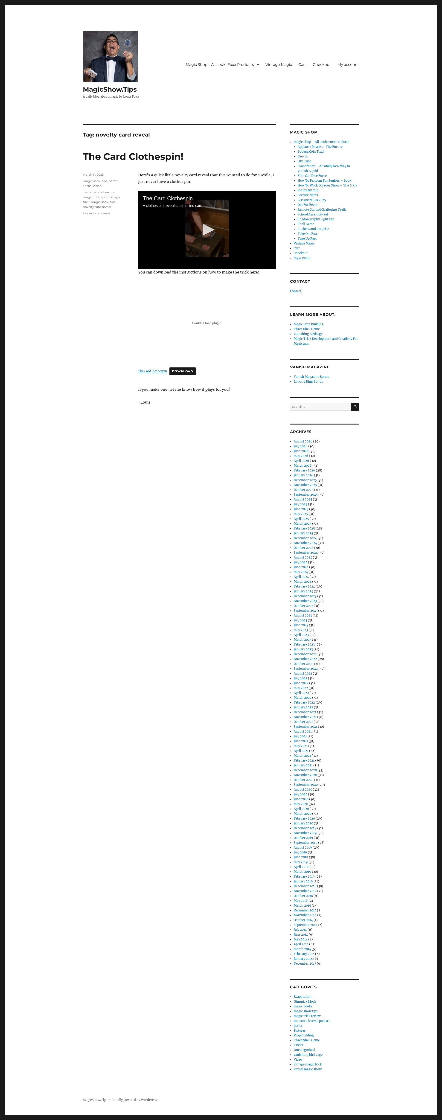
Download (182, 371)
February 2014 (304, 954)
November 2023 (305, 601)
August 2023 (303, 615)
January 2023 (303, 649)
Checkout (322, 64)
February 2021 (304, 760)
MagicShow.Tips (110, 89)
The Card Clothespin (152, 371)
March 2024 (302, 582)
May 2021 (301, 746)
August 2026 (303, 441)
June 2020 (301, 799)
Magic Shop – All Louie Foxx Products (220, 64)
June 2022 (301, 683)
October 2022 (303, 664)
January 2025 (303, 533)
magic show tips (95, 181)
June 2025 (301, 509)
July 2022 (300, 678)
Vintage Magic (278, 64)
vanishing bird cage (308, 1055)
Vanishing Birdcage (308, 334)
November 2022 (305, 659)
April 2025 (301, 519)
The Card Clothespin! (133, 156)
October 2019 (303, 838)
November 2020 (305, 775)
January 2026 (303, 475)
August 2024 (303, 557)
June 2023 (301, 625)
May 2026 (301, 456)
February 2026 (304, 470)
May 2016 (301, 901)
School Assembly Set (313, 214)
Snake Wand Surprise (313, 229)
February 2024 (304, 586)
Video (97, 186)
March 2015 (302, 906)
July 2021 (300, 736)
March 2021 (302, 756)
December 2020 (305, 770)
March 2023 (302, 640)
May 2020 (301, 804)
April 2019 (301, 867)
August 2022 (303, 673)
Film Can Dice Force (312, 176)
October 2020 (303, 780)
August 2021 (303, 731)
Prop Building (304, 1035)
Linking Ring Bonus (308, 382)
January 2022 (303, 707)
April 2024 (301, 577)
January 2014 (303, 959)
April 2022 (301, 693)
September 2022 (306, 669)
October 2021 (303, 722)
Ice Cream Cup (308, 190)
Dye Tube (304, 161)
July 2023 (300, 620)
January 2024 (303, 591)
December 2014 (305, 910)
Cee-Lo (303, 156)
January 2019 (303, 881)
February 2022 (304, 702)
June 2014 (301, 935)
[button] (207, 230)
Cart (302, 64)
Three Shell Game (307, 329)
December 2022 (305, 654)
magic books (303, 1006)
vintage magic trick (308, 1064)
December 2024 (305, 538)
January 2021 (303, 765)
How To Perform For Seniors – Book (324, 181)
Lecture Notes (308, 195)
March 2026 (303, 466)
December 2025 (305, 480)
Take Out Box (307, 234)
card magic (91, 192)
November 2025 (305, 485)
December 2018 (305, 886)
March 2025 (302, 524)
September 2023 (305, 611)
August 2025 (303, 499)
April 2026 (301, 461)
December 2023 (305, 596)
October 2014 (303, 920)
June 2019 (301, 857)
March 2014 (302, 949)
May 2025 (301, 514)
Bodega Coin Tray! (311, 152)
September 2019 (305, 843)
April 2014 (301, 944)
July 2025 (300, 504)
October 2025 (303, 490)
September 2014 (305, 925)
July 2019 (300, 852)
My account (348, 64)
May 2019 (301, 862)
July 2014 (300, 930)
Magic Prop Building (308, 324)
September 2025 (306, 495)
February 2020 (304, 818)
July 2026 (301, 446)
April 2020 (301, 809)
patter (113, 181)
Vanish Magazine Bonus (311, 377)
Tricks (87, 186)
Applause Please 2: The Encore (320, 147)
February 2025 (304, 528)
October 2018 (303, 896)
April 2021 (301, 751)
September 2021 (305, 727)
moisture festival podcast (312, 1021)
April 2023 (301, 635)
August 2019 (303, 847)
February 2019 (304, 877)
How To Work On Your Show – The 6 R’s (327, 185)
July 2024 (300, 562)
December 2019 (305, 828)
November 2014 (305, 915)
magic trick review (307, 1016)
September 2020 (306, 785)
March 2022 (302, 698)
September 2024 (306, 553)
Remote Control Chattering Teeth (322, 210)
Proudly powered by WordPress (134, 1100)
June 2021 (301, 741)
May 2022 (301, 688)
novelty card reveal (97, 207)
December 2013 (305, 964)
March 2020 (302, 814)
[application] (207, 230)
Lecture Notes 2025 (312, 200)
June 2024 (301, 567)
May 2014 (301, 939)
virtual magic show (308, 1069)
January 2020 (303, 823)
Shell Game (306, 224)
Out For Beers (307, 205)
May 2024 (301, 572)
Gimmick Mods (305, 1002)
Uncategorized (304, 1050)
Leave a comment (96, 213)
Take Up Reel (307, 239)
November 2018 (305, 891)
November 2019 (305, 833)
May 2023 (301, 630)
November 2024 (305, 543)
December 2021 (305, 712)
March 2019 (302, 872)
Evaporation (302, 997)
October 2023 (303, 606)
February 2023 (304, 644)
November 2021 (305, 717)
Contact (295, 291)
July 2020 (300, 794)
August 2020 (303, 789)
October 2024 (303, 548)
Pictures (300, 1031)
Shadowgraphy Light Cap (316, 219)
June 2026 (301, 451)
